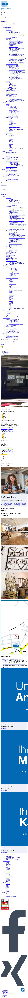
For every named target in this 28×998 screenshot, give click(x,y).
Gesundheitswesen (22, 503)
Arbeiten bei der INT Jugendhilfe (16, 165)
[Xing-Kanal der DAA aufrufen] (14, 988)
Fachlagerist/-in (12, 67)
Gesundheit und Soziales (11, 96)
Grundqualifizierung (13, 50)
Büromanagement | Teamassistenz (16, 42)
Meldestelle (5, 992)
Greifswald (11, 121)
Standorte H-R (6, 871)
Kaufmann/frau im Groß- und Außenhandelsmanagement (15, 74)
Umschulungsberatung (13, 37)
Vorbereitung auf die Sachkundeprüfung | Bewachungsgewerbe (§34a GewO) (17, 58)
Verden (10, 150)
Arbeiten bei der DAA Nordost (12, 159)
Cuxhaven (11, 139)
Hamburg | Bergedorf (13, 108)
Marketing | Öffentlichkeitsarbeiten (16, 54)
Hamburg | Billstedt (13, 110)
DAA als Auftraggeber (13, 163)
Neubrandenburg (12, 123)
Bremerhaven (11, 135)
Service (4, 169)
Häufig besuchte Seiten (8, 855)
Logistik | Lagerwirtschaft (14, 53)
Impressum (5, 990)
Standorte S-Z (6, 882)
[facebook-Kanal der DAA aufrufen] (14, 952)
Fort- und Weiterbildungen (6, 503)
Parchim (10, 124)
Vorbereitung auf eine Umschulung (16, 34)
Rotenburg (11, 144)
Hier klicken (3, 510)
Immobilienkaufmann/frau (14, 68)
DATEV (10, 83)
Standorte (5, 102)
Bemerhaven (8, 864)
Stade (10, 146)
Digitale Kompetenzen (13, 45)
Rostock (10, 125)
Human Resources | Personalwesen (16, 51)
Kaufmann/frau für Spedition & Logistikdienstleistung (15, 79)
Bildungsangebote (7, 27)
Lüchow (10, 140)
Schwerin (11, 128)
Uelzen (10, 147)
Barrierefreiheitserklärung (8, 993)
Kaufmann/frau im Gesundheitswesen (17, 72)
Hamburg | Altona (12, 106)
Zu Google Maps (4, 667)
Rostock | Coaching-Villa (14, 127)
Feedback (8, 153)
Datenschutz (6, 991)
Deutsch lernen (9, 93)
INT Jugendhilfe (9, 95)
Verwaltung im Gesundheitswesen (16, 60)
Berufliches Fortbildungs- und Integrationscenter (15, 44)
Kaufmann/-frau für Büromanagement (17, 70)
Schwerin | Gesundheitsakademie (16, 129)
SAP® (10, 87)
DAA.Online (9, 89)
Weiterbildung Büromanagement (13, 857)
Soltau (10, 145)
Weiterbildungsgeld (13, 173)
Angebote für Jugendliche (11, 94)
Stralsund (11, 130)
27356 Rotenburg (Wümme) (7, 429)
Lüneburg (11, 141)
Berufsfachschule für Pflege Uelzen (16, 100)
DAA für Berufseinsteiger (14, 164)
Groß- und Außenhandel (14, 49)
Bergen (10, 119)
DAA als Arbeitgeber (13, 162)
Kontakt (5, 176)
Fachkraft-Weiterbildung (11, 88)
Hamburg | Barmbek (13, 107)
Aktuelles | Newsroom (11, 152)
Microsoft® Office (13, 85)
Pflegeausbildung (9, 858)
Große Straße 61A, (9, 447)
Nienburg (11, 142)
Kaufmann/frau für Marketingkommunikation (14, 77)
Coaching (8, 91)
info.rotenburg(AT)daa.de (9, 431)
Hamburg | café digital (13, 114)
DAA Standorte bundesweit (12, 157)
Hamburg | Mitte (12, 113)
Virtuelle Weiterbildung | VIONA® (16, 62)
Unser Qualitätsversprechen (12, 174)
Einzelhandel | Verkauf (13, 47)
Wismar (10, 131)
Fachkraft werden (17, 504)
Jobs (7, 895)
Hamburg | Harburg (13, 112)
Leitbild (7, 156)
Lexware (11, 84)
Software (8, 81)
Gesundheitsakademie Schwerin (15, 99)
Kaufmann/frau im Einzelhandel (15, 71)
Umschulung (8, 28)
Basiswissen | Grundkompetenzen (16, 41)
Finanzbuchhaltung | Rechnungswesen (17, 48)
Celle (10, 138)
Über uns (5, 151)
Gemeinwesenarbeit (11, 505)
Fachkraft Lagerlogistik (14, 66)
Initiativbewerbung (10, 168)
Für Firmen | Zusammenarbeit (12, 175)
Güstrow (10, 122)
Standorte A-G (6, 861)
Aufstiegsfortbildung (10, 90)
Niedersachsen (12, 33)
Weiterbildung (9, 38)
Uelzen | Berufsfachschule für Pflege (16, 148)
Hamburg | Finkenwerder (14, 111)
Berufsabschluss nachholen (12, 64)
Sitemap (5, 996)
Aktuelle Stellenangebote (11, 167)
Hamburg (11, 31)
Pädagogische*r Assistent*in (12, 859)
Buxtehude (11, 136)
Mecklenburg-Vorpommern (14, 32)
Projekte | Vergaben (10, 101)
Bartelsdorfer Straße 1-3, (10, 427)
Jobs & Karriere (6, 158)
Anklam (10, 118)
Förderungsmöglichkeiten (11, 170)
